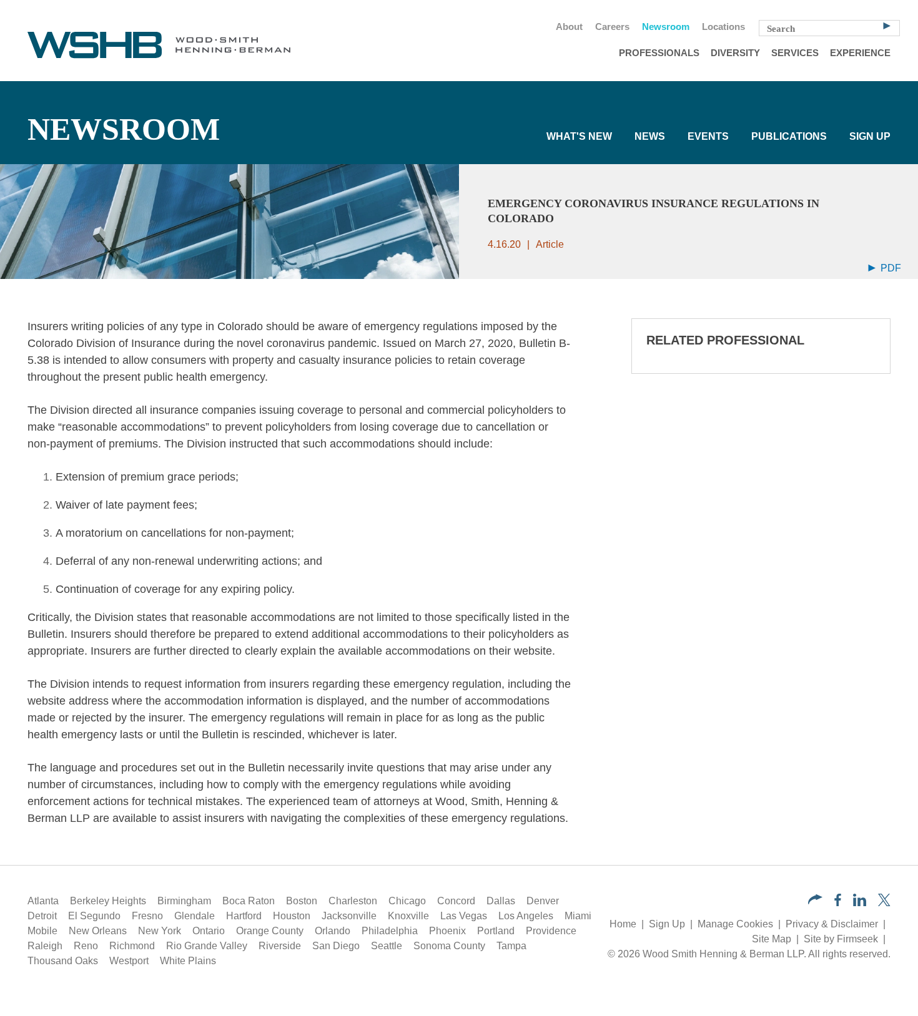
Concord (456, 901)
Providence (551, 931)
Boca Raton (248, 901)
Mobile (42, 931)
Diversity (735, 53)
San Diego (336, 945)
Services (795, 53)
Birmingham (184, 901)
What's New (579, 136)
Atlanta (43, 901)
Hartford (244, 916)
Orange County (270, 931)
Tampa (511, 945)
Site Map (771, 939)
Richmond (132, 945)
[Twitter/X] (884, 902)
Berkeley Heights (108, 901)
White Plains (188, 960)
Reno (86, 945)
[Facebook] (837, 902)
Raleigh (44, 945)
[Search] (887, 25)
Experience (860, 53)
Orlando (332, 931)
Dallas (500, 901)
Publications (789, 136)
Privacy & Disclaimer (832, 924)
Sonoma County (449, 945)
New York (159, 931)
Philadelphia (390, 931)
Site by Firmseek (841, 939)
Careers (612, 27)
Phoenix (447, 931)
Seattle (386, 945)
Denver (542, 901)
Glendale (194, 916)
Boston (301, 901)
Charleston (352, 901)
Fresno (147, 916)
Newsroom (665, 27)
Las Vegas (463, 916)
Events (708, 136)
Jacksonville (349, 916)
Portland (496, 931)
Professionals (659, 53)
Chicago (407, 901)
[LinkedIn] (859, 902)
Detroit (42, 916)
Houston (291, 916)
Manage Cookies (735, 924)
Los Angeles (525, 916)
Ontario (208, 931)
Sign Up (870, 136)
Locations (723, 27)
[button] (815, 901)
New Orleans (98, 931)
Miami (578, 916)
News (649, 136)
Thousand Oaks (62, 960)
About (569, 27)
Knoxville (408, 916)
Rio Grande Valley (206, 945)
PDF (889, 268)
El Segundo (94, 916)
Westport (129, 960)
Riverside (280, 945)
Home (623, 924)
